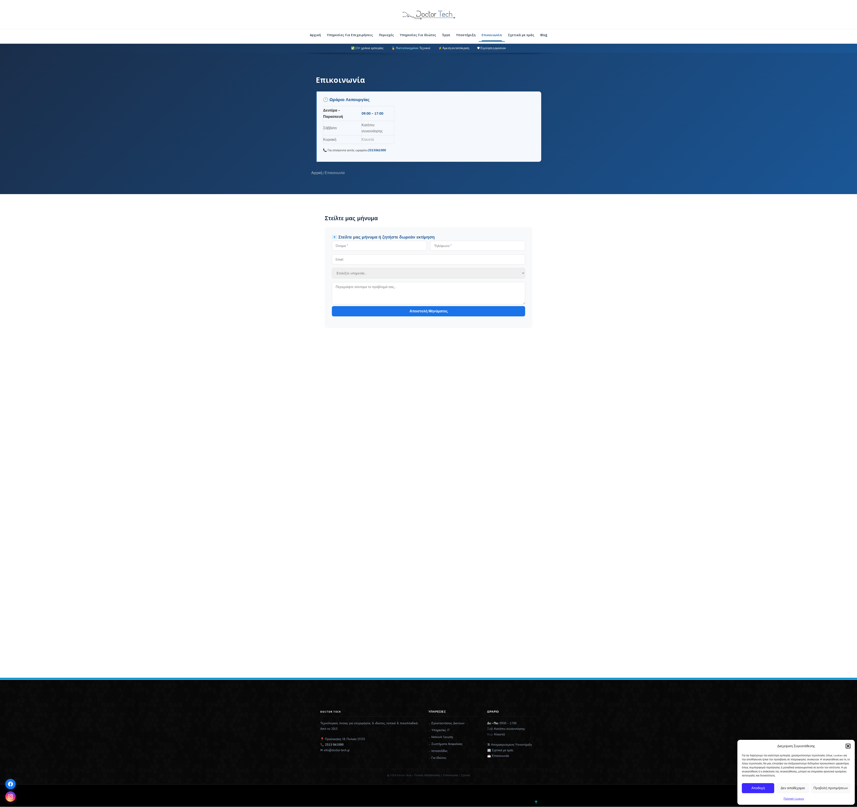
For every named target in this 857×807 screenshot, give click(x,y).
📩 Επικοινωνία (498, 756)
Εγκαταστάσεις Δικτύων (447, 723)
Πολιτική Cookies (794, 798)
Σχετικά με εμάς (521, 35)
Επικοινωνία (492, 35)
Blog (543, 35)
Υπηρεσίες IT (440, 730)
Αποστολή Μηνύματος (429, 311)
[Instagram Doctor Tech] (10, 796)
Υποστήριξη (466, 35)
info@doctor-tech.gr (337, 750)
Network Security (442, 737)
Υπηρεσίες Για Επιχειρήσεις (350, 35)
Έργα (446, 35)
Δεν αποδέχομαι (793, 788)
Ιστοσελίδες (439, 751)
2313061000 (377, 150)
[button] (848, 746)
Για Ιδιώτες (438, 758)
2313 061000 (334, 745)
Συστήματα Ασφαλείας (447, 744)
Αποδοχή (758, 788)
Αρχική (315, 35)
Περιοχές (386, 35)
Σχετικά (465, 775)
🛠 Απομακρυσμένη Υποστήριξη (509, 745)
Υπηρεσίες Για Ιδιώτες (418, 35)
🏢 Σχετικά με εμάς (500, 750)
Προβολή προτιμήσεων (830, 788)
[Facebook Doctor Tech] (10, 784)
